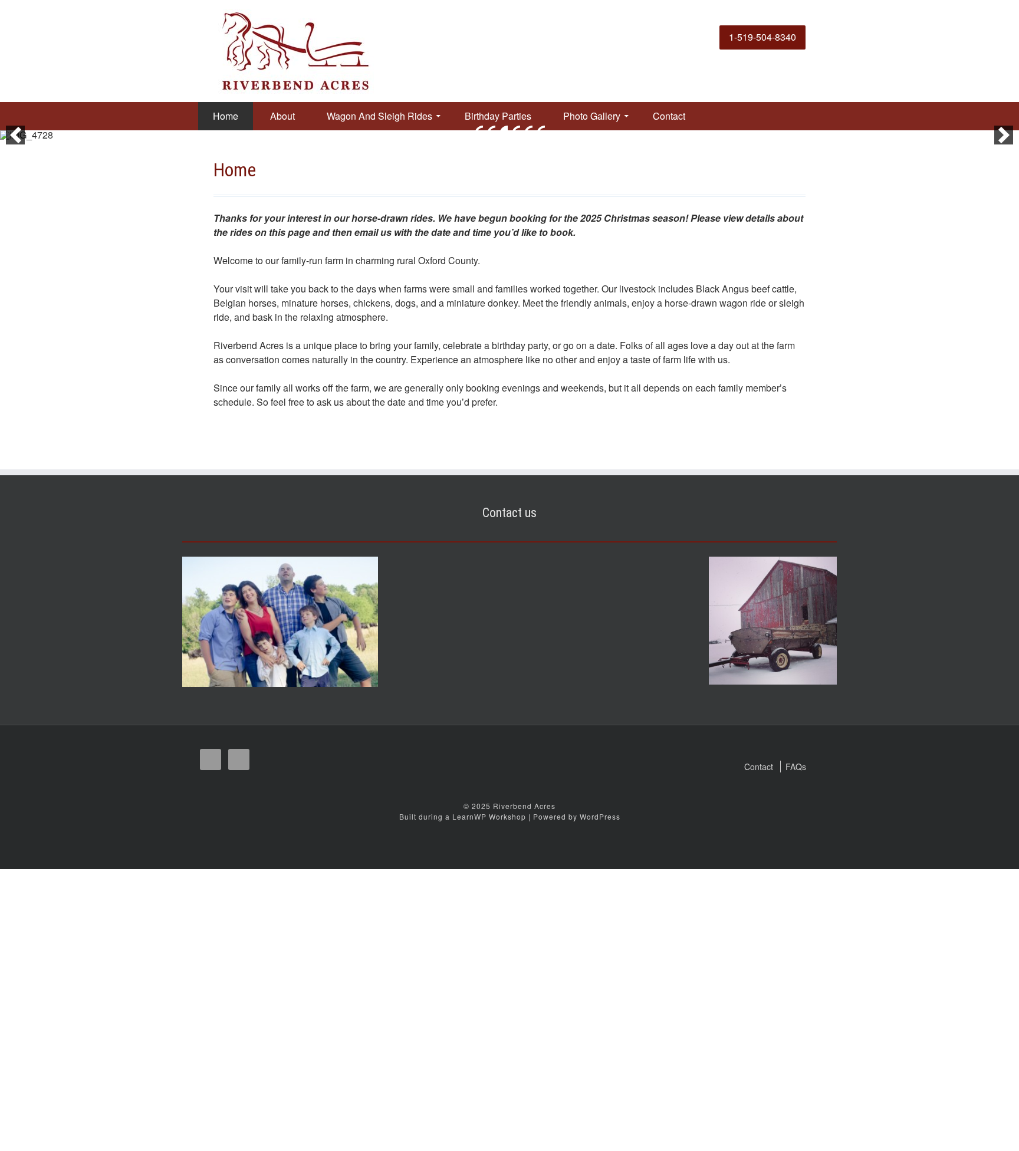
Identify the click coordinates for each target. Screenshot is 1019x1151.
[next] (1003, 135)
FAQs (795, 766)
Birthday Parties (498, 116)
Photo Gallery (591, 116)
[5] (528, 130)
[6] (541, 130)
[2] (491, 130)
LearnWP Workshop (489, 816)
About (282, 116)
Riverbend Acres (524, 806)
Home (225, 116)
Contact (669, 116)
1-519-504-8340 (762, 37)
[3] (503, 130)
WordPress (600, 816)
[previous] (15, 135)
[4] (516, 130)
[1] (479, 130)
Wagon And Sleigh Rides (379, 116)
